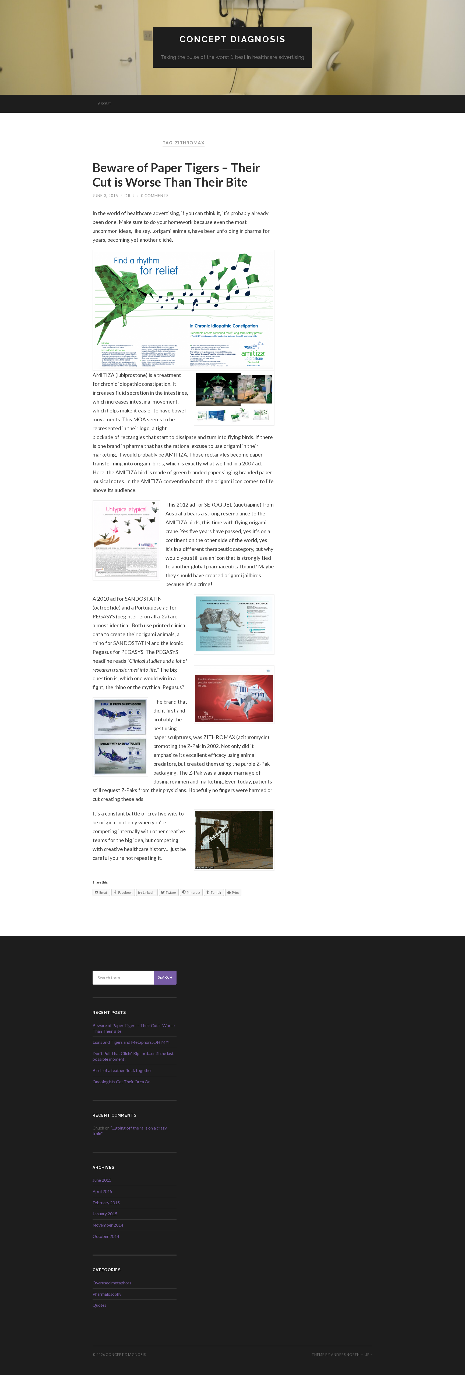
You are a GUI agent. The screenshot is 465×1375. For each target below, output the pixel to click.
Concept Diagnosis (232, 39)
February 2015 (106, 1202)
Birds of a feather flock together (122, 1070)
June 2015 (102, 1179)
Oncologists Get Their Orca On (121, 1081)
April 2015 (102, 1191)
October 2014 (106, 1236)
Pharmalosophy (107, 1293)
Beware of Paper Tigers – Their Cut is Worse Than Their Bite (176, 174)
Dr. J (130, 195)
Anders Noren (345, 1354)
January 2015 (105, 1213)
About (105, 103)
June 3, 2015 (105, 195)
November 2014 (108, 1224)
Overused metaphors (112, 1282)
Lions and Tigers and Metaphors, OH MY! (131, 1042)
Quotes (99, 1305)
